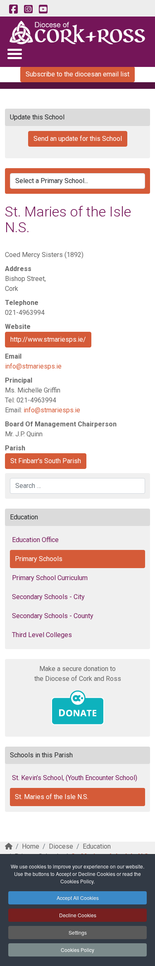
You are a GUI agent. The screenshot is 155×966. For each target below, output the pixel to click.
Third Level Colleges (42, 635)
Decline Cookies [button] (77, 914)
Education (97, 846)
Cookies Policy (77, 949)
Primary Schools (38, 559)
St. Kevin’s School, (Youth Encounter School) (74, 778)
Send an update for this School (77, 139)
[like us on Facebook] (13, 9)
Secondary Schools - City (48, 597)
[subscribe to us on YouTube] (43, 9)
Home (30, 846)
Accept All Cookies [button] (78, 897)
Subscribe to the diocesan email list (77, 74)
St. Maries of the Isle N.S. (51, 797)
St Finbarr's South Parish (45, 461)
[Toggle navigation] (14, 53)
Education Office (35, 540)
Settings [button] (78, 932)
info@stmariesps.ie (33, 366)
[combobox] (77, 486)
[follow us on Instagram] (28, 9)
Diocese (61, 846)
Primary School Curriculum (50, 578)
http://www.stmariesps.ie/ (48, 339)
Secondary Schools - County (52, 616)
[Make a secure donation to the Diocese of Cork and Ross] (77, 707)
